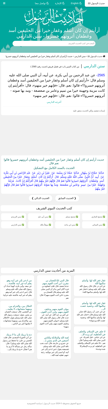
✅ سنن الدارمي (17, 224)
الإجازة (58, 3)
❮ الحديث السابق (67, 198)
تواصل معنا (40, 3)
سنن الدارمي (80, 56)
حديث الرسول (49, 403)
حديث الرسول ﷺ (96, 3)
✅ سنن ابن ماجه (71, 224)
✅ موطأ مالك (45, 224)
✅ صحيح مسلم (72, 216)
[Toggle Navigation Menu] (4, 3)
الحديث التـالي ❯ (40, 198)
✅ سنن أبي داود (44, 216)
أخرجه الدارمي (54, 102)
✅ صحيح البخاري (98, 216)
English (75, 3)
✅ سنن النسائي (98, 224)
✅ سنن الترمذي (17, 216)
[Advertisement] (54, 134)
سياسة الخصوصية (34, 403)
